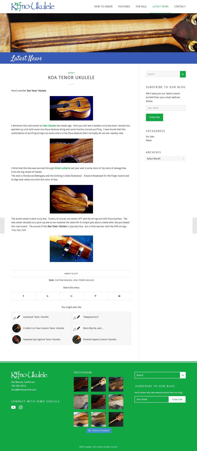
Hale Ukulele (49, 125)
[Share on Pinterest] (95, 296)
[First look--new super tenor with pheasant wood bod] (98, 419)
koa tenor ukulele (84, 280)
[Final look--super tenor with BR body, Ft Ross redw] (98, 402)
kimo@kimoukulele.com (23, 389)
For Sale (150, 136)
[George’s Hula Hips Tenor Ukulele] (195, 225)
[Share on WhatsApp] (71, 296)
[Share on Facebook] (23, 296)
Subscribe (154, 117)
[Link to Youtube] (13, 407)
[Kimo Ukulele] (33, 7)
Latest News (26, 59)
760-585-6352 (18, 385)
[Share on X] (47, 296)
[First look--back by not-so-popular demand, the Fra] (116, 402)
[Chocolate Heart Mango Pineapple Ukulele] (2, 225)
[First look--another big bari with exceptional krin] (81, 419)
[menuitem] (103, 6)
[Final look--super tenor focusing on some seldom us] (116, 384)
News (71, 73)
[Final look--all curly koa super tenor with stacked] (116, 419)
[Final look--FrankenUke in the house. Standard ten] (98, 384)
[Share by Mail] (119, 296)
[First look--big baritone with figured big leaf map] (81, 402)
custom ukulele (63, 280)
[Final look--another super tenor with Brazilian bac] (81, 384)
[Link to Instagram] (20, 407)
